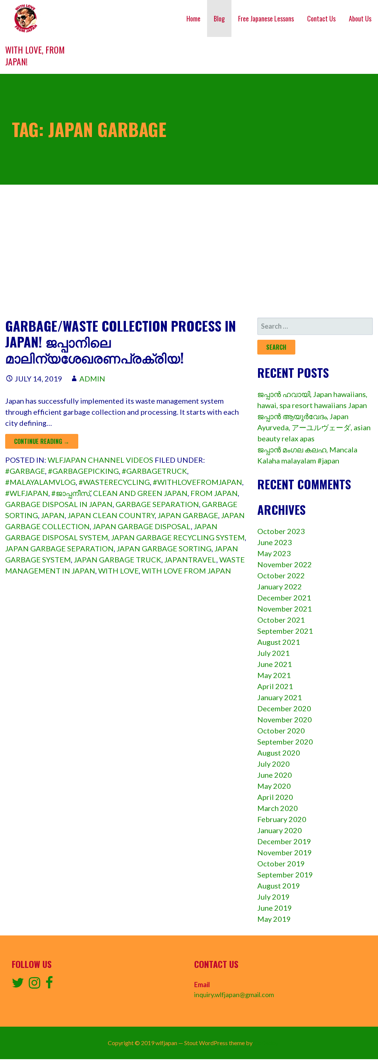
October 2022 (281, 575)
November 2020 (284, 719)
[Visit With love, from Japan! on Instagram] (34, 985)
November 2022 (284, 564)
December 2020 (284, 708)
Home (193, 18)
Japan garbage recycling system (178, 537)
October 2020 (281, 730)
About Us (360, 18)
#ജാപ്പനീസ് (70, 493)
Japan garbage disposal (142, 526)
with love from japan (186, 570)
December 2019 (284, 841)
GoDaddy (266, 1042)
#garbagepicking (83, 470)
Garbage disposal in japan (59, 504)
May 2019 (274, 918)
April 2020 (275, 797)
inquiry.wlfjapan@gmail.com (234, 994)
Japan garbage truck (117, 559)
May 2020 (274, 785)
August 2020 (278, 752)
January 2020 (279, 830)
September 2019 (285, 874)
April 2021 (275, 686)
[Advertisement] (189, 251)
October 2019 (281, 863)
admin (92, 378)
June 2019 (274, 907)
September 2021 (285, 630)
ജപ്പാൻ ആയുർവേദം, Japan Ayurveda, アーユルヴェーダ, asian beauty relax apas (314, 427)
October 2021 (281, 619)
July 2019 (273, 896)
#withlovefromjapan (197, 482)
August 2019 (278, 885)
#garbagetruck (154, 470)
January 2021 (279, 697)
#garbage (25, 470)
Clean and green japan (140, 493)
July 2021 (273, 652)
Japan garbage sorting (164, 548)
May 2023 (274, 553)
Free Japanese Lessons (266, 18)
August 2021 (278, 641)
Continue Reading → (41, 441)
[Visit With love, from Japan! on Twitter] (18, 985)
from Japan (214, 493)
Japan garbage (188, 515)
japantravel (190, 559)
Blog (219, 18)
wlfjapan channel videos (100, 459)
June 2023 (274, 542)
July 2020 (273, 763)
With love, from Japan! (35, 55)
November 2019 (284, 852)
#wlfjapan (26, 493)
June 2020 (274, 774)
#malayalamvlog (40, 482)
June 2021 (274, 664)
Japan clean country (111, 515)
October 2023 (281, 531)
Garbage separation (157, 504)
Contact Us (321, 18)
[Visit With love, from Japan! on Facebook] (49, 985)
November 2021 (284, 608)
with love (118, 570)
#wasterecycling (114, 482)
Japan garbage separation (59, 548)
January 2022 (279, 586)
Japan (53, 515)
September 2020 (285, 741)
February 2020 (281, 819)
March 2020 (277, 808)
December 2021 (284, 597)
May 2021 (274, 675)
